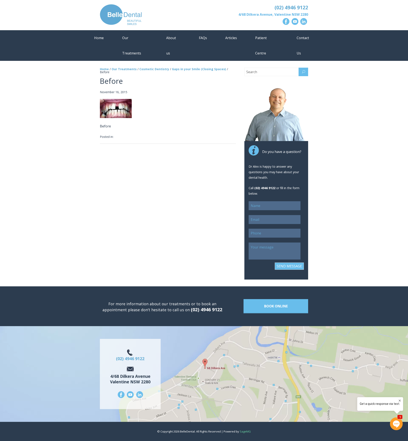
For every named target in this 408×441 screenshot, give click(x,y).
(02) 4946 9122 (291, 7)
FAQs (203, 38)
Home (99, 38)
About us (171, 46)
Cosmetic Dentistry (154, 69)
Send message (289, 266)
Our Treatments (131, 46)
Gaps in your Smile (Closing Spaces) (199, 69)
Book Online (276, 306)
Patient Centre (261, 46)
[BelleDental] (150, 15)
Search (303, 72)
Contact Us (303, 46)
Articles (231, 38)
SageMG (245, 431)
